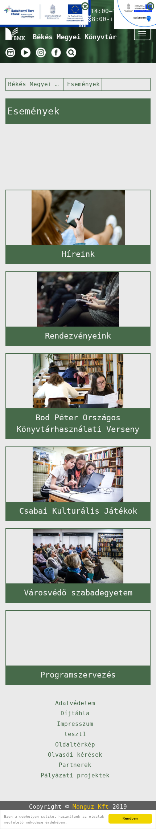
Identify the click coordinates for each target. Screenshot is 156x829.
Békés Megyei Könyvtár (33, 84)
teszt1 (75, 734)
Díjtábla (75, 713)
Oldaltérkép (75, 744)
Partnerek (75, 764)
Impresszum (75, 723)
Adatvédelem (75, 703)
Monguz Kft (91, 806)
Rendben (130, 818)
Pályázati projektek (75, 775)
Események (83, 84)
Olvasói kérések (75, 754)
